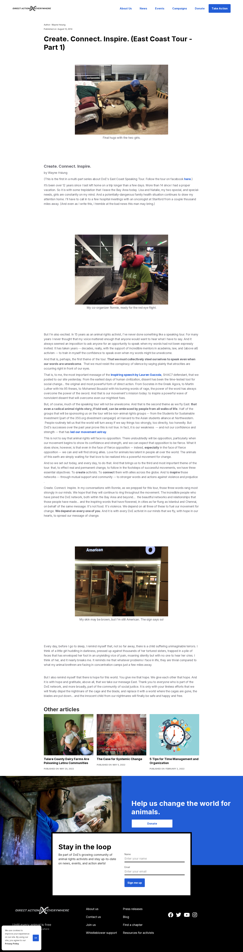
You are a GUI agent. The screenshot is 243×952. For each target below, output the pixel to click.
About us (92, 909)
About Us (126, 8)
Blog (126, 917)
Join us (91, 925)
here (187, 179)
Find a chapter (132, 925)
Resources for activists (138, 932)
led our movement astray (88, 432)
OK (35, 938)
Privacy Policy (12, 944)
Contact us (93, 917)
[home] (33, 8)
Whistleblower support (101, 932)
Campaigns (179, 8)
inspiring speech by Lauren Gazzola (136, 374)
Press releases (132, 909)
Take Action (220, 8)
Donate (200, 8)
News (143, 8)
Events (159, 8)
